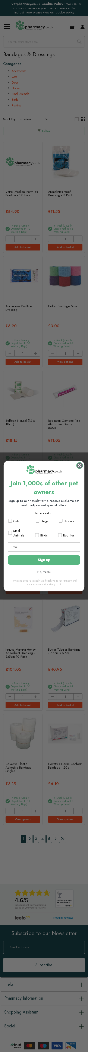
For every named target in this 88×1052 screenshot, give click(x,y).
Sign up (44, 559)
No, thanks (43, 572)
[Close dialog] (79, 465)
